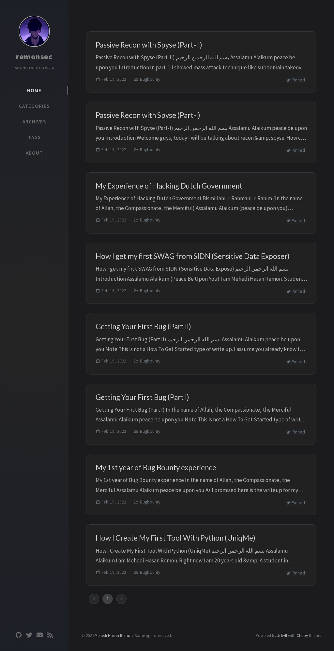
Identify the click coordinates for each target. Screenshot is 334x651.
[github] (18, 635)
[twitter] (29, 635)
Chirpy (302, 635)
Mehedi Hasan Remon (114, 635)
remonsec (34, 56)
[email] (39, 635)
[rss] (50, 635)
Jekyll (282, 635)
